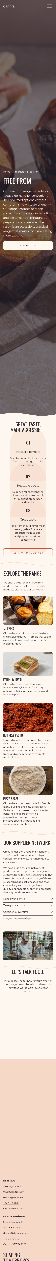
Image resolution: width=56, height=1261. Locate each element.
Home (6, 171)
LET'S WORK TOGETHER (28, 552)
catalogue (38, 589)
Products (18, 171)
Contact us (28, 245)
